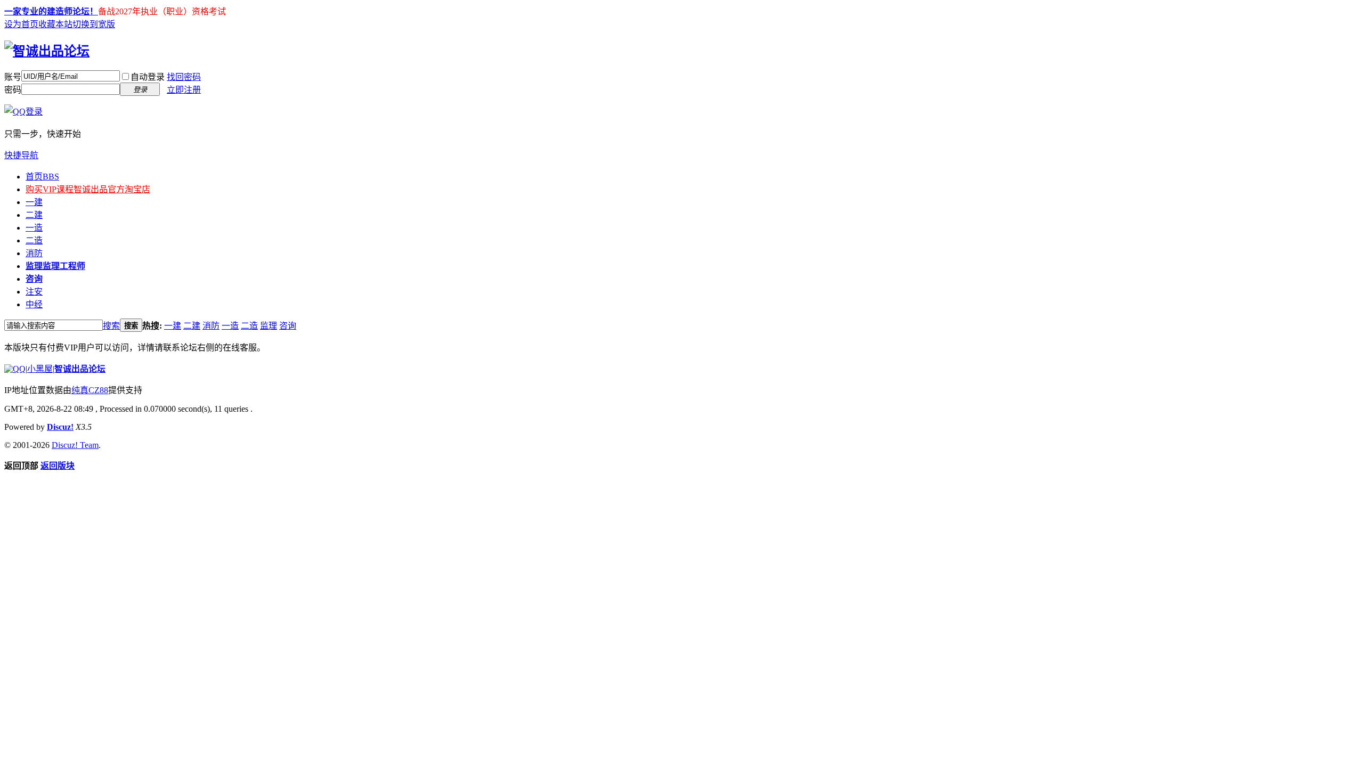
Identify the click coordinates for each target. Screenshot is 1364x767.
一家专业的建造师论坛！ (51, 11)
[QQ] (15, 368)
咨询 (34, 278)
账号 (12, 76)
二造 (34, 240)
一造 (34, 227)
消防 (34, 253)
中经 (34, 304)
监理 (55, 266)
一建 (34, 202)
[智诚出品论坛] (47, 51)
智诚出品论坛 (79, 368)
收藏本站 (55, 24)
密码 (12, 89)
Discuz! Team (75, 445)
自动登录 (148, 76)
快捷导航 (21, 155)
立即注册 (184, 89)
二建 (34, 214)
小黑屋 (40, 368)
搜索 (111, 325)
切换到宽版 (93, 24)
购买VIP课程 (88, 189)
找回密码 (184, 76)
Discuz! (60, 426)
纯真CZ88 (89, 390)
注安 (34, 291)
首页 (42, 176)
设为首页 (21, 24)
